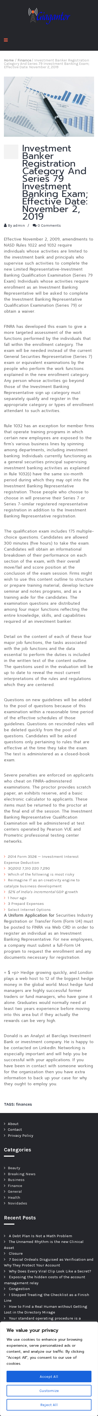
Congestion (19, 1288)
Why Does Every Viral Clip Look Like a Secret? (50, 1271)
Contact (15, 1129)
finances (24, 1104)
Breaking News (22, 1174)
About (13, 1123)
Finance (15, 1185)
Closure (16, 1253)
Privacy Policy (20, 1135)
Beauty (14, 1168)
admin (19, 225)
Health (14, 1197)
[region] (49, 1369)
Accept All (49, 1376)
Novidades (17, 1203)
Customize (49, 1390)
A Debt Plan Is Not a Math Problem (40, 1236)
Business (16, 1179)
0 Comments (49, 225)
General (15, 1191)
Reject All (49, 1404)
